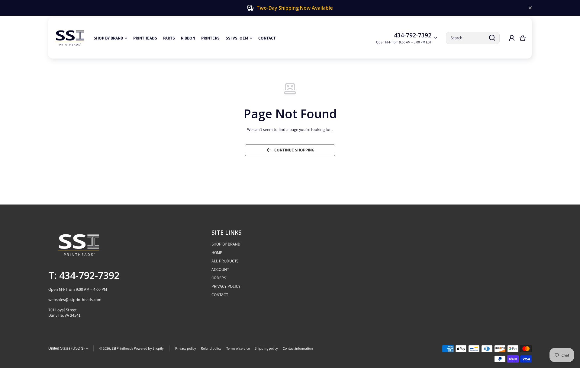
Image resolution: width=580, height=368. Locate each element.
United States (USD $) (66, 348)
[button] (523, 38)
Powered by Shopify (149, 348)
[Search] (492, 38)
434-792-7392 (412, 35)
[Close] (530, 8)
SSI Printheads (122, 348)
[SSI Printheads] (69, 38)
